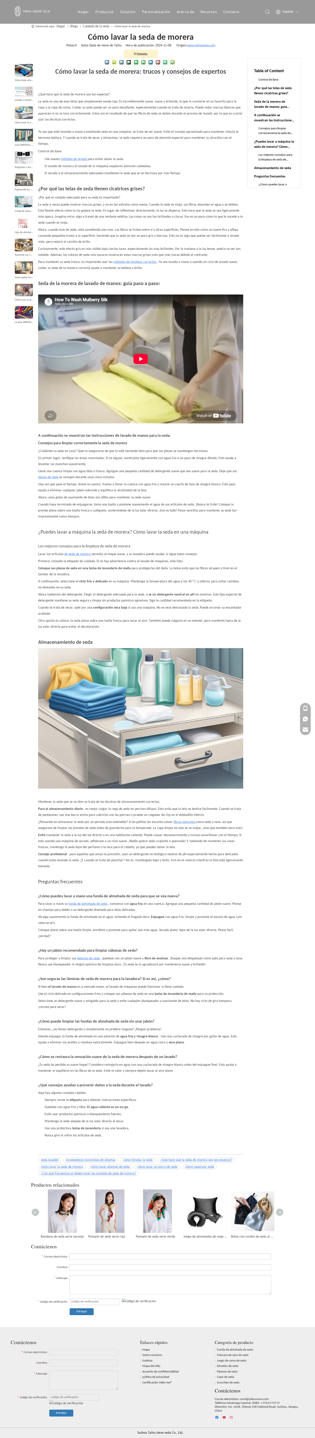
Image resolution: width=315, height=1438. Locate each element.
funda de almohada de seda (88, 904)
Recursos (209, 11)
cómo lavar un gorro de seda (157, 1167)
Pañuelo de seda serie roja (106, 1236)
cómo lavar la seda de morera (62, 1167)
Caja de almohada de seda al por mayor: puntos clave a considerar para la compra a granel (24, 232)
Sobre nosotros (152, 1355)
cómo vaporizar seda (199, 1167)
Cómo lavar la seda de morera (24, 122)
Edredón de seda (227, 1366)
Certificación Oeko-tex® (157, 1382)
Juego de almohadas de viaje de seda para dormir (205, 1236)
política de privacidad (155, 1377)
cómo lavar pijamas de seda (110, 1167)
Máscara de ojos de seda (232, 1355)
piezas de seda (48, 477)
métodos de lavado (74, 159)
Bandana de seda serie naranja (62, 1236)
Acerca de (185, 11)
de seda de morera (78, 554)
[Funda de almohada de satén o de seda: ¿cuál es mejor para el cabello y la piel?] (24, 201)
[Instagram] (231, 1417)
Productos (104, 11)
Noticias (147, 1360)
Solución (127, 11)
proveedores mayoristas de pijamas (91, 1160)
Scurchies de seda (228, 1382)
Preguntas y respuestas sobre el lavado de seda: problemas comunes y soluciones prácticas (24, 167)
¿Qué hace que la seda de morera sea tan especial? (196, 1160)
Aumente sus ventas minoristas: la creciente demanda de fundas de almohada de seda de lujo (24, 255)
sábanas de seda (88, 958)
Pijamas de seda (227, 1371)
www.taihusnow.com (201, 45)
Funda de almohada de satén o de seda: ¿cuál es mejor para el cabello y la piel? (24, 211)
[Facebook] (217, 1417)
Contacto (231, 11)
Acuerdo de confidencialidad (160, 1371)
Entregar (81, 1311)
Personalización (156, 11)
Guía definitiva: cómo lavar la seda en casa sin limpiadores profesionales (24, 145)
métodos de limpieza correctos (135, 262)
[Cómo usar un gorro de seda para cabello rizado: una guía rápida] (24, 290)
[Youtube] (224, 1417)
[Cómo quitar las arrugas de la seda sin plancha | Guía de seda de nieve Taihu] (24, 267)
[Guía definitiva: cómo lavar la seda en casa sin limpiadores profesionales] (24, 135)
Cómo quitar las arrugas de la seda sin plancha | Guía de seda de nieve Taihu (24, 277)
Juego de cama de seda (231, 1360)
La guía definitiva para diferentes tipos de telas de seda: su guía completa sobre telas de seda (24, 322)
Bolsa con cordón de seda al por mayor (252, 1236)
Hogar (83, 11)
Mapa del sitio (151, 1366)
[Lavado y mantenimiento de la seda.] (24, 92)
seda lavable (49, 1160)
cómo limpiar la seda (138, 1160)
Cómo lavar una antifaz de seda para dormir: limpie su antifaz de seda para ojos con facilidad (24, 80)
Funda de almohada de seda (235, 1349)
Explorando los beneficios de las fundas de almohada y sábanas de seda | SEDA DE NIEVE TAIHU (24, 189)
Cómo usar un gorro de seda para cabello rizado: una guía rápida (24, 300)
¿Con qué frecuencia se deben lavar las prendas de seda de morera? (88, 1173)
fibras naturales (185, 822)
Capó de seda (225, 1377)
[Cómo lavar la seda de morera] (24, 112)
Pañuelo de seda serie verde (155, 1236)
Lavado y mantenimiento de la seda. (24, 100)
